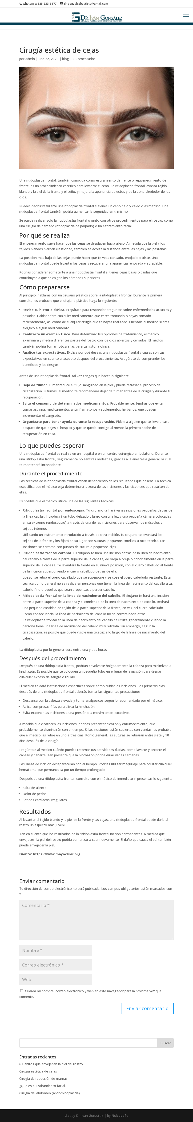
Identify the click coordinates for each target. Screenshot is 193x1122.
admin (30, 59)
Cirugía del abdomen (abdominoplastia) (49, 1093)
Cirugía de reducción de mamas (43, 1078)
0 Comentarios (84, 59)
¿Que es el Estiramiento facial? (43, 1086)
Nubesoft (120, 1115)
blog (65, 59)
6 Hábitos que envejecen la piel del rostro (51, 1064)
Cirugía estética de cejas (38, 1071)
